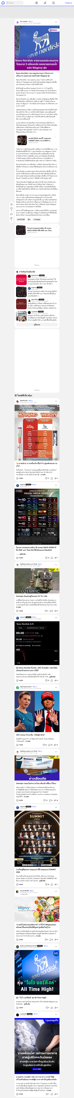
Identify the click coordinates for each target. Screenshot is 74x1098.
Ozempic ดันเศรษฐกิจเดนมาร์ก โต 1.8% (31, 596)
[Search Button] (7, 2)
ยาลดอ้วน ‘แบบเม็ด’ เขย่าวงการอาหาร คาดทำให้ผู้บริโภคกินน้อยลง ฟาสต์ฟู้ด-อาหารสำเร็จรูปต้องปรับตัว (36, 1078)
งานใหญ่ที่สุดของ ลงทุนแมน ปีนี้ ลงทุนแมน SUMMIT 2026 (36, 870)
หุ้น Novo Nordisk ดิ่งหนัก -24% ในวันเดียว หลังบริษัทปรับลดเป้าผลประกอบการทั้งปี (36, 669)
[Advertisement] (37, 12)
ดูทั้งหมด (37, 325)
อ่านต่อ (43, 474)
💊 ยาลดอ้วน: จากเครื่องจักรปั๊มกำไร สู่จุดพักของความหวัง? (36, 464)
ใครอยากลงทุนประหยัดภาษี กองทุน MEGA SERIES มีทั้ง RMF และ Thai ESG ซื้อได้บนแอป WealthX (36, 548)
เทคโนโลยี (20, 219)
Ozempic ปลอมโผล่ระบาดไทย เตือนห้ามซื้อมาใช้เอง (36, 783)
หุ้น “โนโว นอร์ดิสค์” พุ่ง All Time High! (31, 997)
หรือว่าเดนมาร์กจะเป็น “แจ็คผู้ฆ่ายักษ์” (30, 735)
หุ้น (29, 219)
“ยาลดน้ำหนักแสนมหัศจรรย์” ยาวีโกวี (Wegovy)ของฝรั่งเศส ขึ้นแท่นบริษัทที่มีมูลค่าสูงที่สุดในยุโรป (36, 925)
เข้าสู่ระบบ (68, 3)
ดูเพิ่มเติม (23, 554)
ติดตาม (31, 21)
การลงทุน (37, 219)
